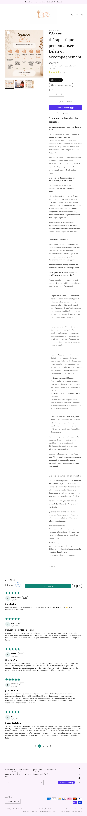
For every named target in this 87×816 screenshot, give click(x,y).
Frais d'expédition (63, 66)
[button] (4, 15)
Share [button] (53, 566)
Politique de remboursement (56, 809)
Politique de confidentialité (74, 809)
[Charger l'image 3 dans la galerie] (29, 84)
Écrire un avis (48, 586)
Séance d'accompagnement (61, 85)
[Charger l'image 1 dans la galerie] (9, 84)
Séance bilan (55, 80)
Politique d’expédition (45, 811)
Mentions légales (77, 811)
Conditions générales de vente (61, 811)
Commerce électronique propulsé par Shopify (33, 809)
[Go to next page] (51, 746)
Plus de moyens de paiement (65, 113)
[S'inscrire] (41, 782)
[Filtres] (74, 586)
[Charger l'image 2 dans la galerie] (19, 84)
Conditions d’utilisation (30, 811)
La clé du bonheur (16, 809)
